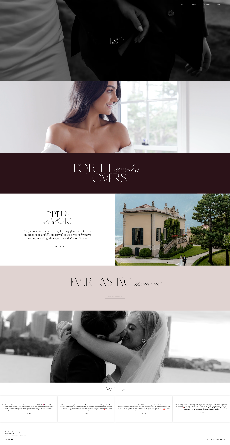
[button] (227, 151)
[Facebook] (12, 439)
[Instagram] (9, 439)
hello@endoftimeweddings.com (14, 431)
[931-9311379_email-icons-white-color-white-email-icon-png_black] (6, 439)
